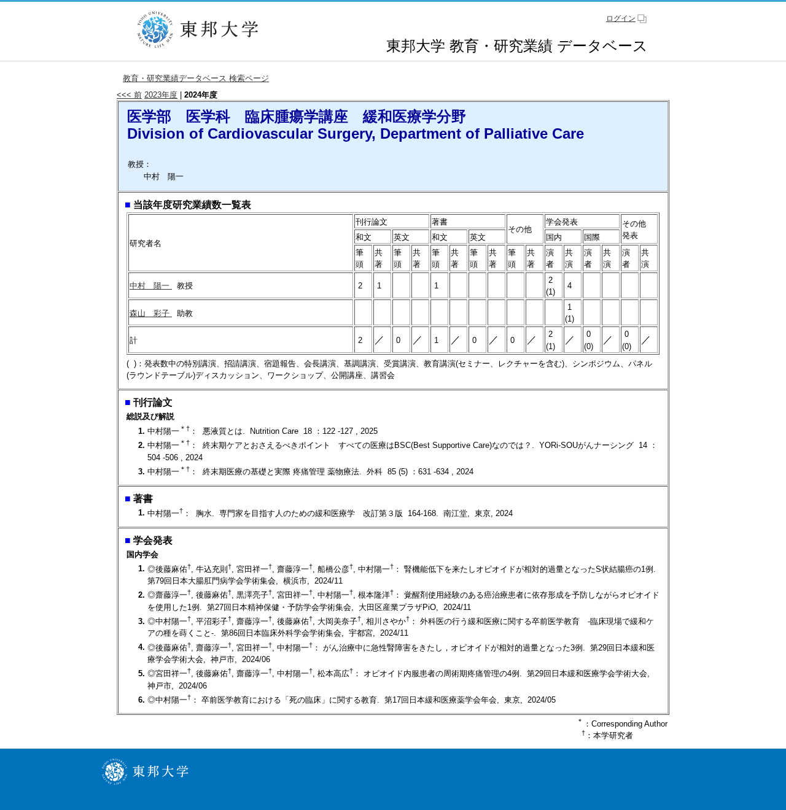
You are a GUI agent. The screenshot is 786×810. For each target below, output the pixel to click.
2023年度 (160, 94)
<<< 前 (129, 94)
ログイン (621, 18)
